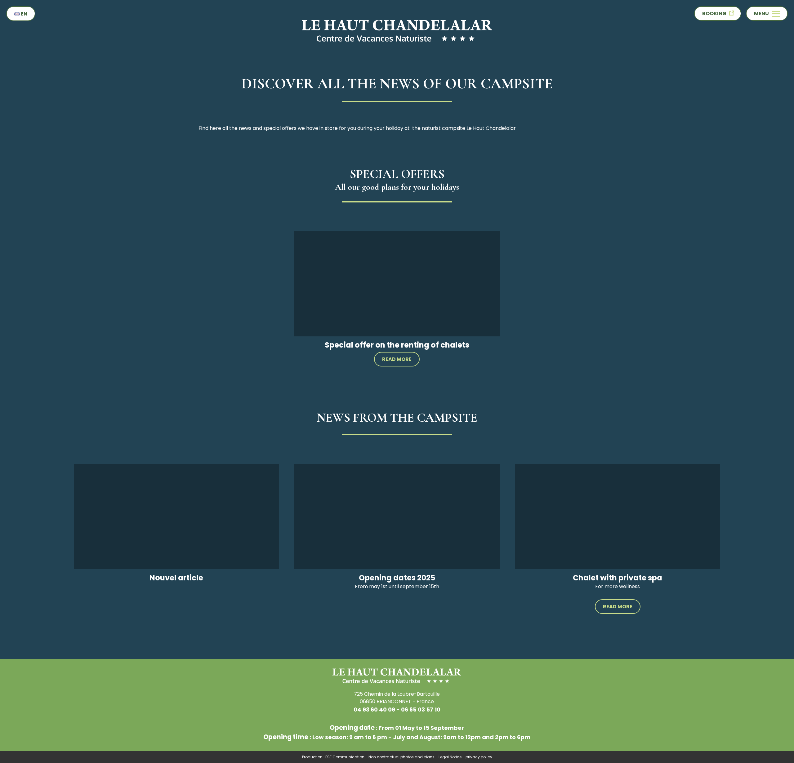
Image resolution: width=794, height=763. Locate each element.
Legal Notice (450, 757)
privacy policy (479, 757)
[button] (767, 13)
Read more (397, 359)
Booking (714, 13)
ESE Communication (344, 757)
